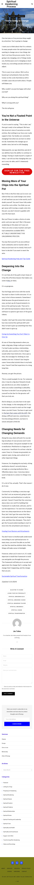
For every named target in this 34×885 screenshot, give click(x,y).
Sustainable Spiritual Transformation (14, 576)
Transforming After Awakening (11, 840)
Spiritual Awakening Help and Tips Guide (16, 259)
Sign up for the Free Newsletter (17, 171)
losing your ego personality (17, 593)
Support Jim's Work (8, 836)
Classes (4, 739)
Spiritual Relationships (9, 811)
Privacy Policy (26, 868)
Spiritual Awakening (8, 795)
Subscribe (17, 871)
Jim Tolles (9, 24)
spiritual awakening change (17, 600)
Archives (17, 868)
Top (17, 881)
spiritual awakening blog (17, 596)
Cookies (9, 871)
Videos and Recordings (9, 844)
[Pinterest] (21, 862)
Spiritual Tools (7, 823)
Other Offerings (6, 756)
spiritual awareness (16, 606)
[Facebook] (12, 862)
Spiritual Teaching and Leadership (12, 819)
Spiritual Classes (7, 799)
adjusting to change (16, 590)
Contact (24, 871)
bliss (9, 281)
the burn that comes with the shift (15, 413)
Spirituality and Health (9, 827)
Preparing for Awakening (17, 16)
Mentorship (5, 751)
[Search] (31, 4)
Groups (4, 743)
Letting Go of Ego (7, 786)
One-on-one (5, 747)
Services (9, 868)
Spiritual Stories (7, 815)
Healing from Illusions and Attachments (15, 531)
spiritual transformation (16, 613)
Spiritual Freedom (8, 803)
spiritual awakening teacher (17, 603)
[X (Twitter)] (17, 862)
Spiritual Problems (8, 807)
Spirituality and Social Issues (10, 831)
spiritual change (16, 610)
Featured (5, 782)
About (3, 868)
